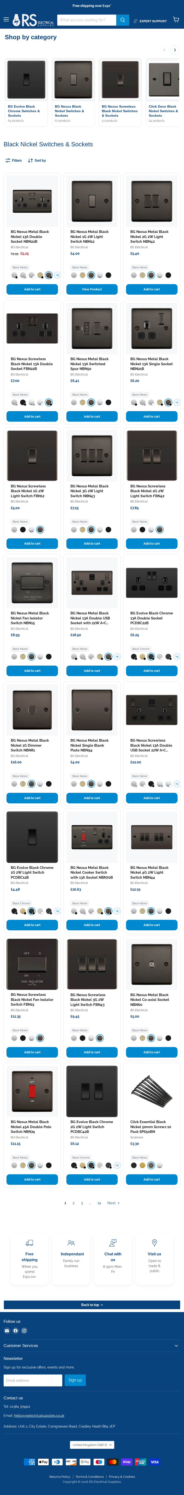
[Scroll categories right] (175, 50)
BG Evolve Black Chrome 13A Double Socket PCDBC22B (151, 618)
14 (99, 1203)
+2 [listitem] (57, 275)
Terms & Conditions (89, 1476)
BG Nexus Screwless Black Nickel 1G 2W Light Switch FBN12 (28, 491)
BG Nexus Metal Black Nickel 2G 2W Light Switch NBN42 (149, 237)
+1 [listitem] (177, 402)
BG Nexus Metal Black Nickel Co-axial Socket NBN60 (149, 1000)
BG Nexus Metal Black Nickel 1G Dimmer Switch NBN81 (30, 745)
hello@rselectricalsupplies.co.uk (39, 1416)
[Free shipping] (29, 1259)
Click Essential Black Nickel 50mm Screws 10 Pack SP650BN (150, 1127)
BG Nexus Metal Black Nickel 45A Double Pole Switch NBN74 (31, 1127)
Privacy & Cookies (122, 1476)
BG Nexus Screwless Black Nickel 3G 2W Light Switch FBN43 (87, 1000)
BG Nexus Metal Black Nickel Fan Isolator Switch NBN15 (30, 618)
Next (111, 1203)
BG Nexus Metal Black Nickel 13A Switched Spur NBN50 (89, 364)
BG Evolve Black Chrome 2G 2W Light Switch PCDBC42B (91, 1127)
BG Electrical (19, 247)
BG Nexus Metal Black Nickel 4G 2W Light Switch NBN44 (149, 873)
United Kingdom (90, 1445)
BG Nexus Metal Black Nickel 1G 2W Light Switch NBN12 (89, 237)
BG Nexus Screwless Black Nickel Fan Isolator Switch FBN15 (32, 1000)
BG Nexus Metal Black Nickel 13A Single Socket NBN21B (151, 364)
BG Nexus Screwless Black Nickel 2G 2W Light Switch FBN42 (147, 491)
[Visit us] (154, 1259)
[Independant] (71, 1259)
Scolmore (136, 1137)
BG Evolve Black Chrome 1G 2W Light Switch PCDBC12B (32, 873)
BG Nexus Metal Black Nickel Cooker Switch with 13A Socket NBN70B (91, 873)
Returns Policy (59, 1476)
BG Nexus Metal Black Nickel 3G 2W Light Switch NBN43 (89, 491)
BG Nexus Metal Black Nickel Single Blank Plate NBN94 (89, 745)
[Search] (122, 20)
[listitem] (14, 275)
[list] (92, 93)
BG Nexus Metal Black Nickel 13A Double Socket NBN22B (30, 237)
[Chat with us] (113, 1259)
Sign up (75, 1380)
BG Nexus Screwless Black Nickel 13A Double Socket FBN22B (32, 364)
